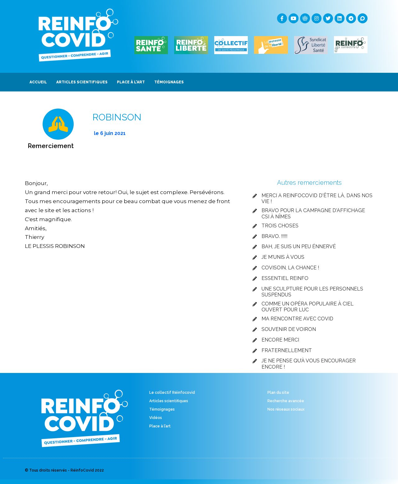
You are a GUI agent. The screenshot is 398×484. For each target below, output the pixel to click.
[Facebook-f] (282, 18)
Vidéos (155, 418)
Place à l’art (160, 426)
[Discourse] (363, 18)
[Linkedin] (340, 18)
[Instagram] (317, 18)
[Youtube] (293, 18)
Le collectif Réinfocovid (172, 392)
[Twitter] (328, 18)
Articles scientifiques (168, 401)
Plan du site (278, 392)
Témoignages (162, 409)
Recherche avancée (285, 401)
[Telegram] (351, 18)
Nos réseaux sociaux (285, 409)
